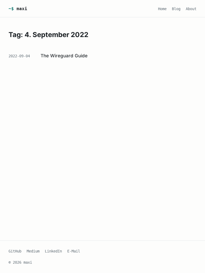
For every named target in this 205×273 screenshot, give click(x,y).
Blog (176, 9)
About (191, 9)
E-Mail (73, 251)
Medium (33, 251)
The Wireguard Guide (64, 55)
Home (162, 9)
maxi (18, 8)
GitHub (15, 251)
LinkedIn (53, 251)
